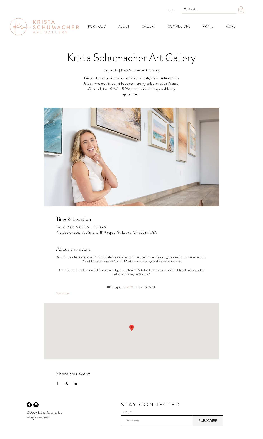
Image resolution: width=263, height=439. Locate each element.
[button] (241, 9)
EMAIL (125, 412)
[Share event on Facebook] (58, 383)
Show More (63, 294)
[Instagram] (36, 404)
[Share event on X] (66, 383)
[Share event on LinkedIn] (75, 383)
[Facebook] (29, 404)
